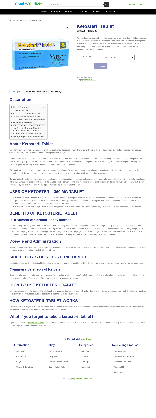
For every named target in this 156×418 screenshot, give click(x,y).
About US (20, 351)
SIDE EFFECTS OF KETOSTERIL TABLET (28, 125)
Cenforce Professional (124, 356)
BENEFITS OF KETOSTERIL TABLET (26, 117)
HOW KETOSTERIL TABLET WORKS (26, 134)
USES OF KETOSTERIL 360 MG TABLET (28, 114)
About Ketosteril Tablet (20, 111)
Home (44, 11)
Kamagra (69, 11)
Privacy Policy (55, 351)
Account (133, 4)
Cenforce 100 (120, 351)
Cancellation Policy (57, 367)
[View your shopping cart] (141, 4)
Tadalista (95, 11)
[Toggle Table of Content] (42, 107)
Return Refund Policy (58, 362)
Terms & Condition (24, 367)
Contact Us (21, 356)
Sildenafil (55, 11)
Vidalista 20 (119, 372)
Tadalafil (83, 11)
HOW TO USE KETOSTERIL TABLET (26, 131)
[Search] (106, 4)
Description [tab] (17, 91)
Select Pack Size (89, 57)
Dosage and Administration (22, 122)
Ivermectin (110, 11)
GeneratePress (85, 339)
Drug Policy (54, 356)
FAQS (18, 362)
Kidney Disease (23, 20)
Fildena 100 (119, 367)
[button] (67, 27)
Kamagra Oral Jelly (122, 362)
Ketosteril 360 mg (36, 323)
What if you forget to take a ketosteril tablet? (28, 137)
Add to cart (101, 66)
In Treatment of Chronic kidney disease (31, 119)
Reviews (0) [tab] (56, 91)
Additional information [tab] (36, 91)
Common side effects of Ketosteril (29, 128)
